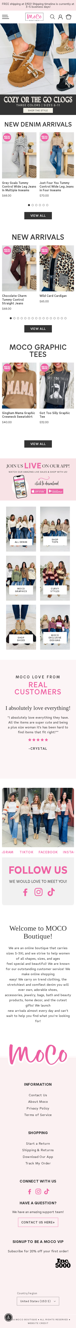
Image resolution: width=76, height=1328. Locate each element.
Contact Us (38, 1095)
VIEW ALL (38, 215)
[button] (6, 17)
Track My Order (38, 1163)
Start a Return (38, 1143)
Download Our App (38, 1156)
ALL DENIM (21, 542)
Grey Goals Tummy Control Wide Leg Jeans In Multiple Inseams (19, 186)
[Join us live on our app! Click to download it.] (38, 479)
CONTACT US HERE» (38, 1222)
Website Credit (38, 1323)
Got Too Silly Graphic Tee (55, 415)
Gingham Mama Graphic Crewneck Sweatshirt (18, 415)
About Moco (38, 1101)
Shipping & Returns (38, 1150)
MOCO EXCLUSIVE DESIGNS (55, 638)
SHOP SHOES (21, 639)
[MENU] (6, 17)
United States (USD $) (35, 1301)
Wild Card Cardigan (53, 296)
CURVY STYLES (54, 590)
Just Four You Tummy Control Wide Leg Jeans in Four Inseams (57, 186)
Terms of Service (38, 1115)
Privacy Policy (38, 1108)
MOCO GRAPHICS (21, 590)
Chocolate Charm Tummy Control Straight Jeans (14, 299)
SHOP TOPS (55, 541)
